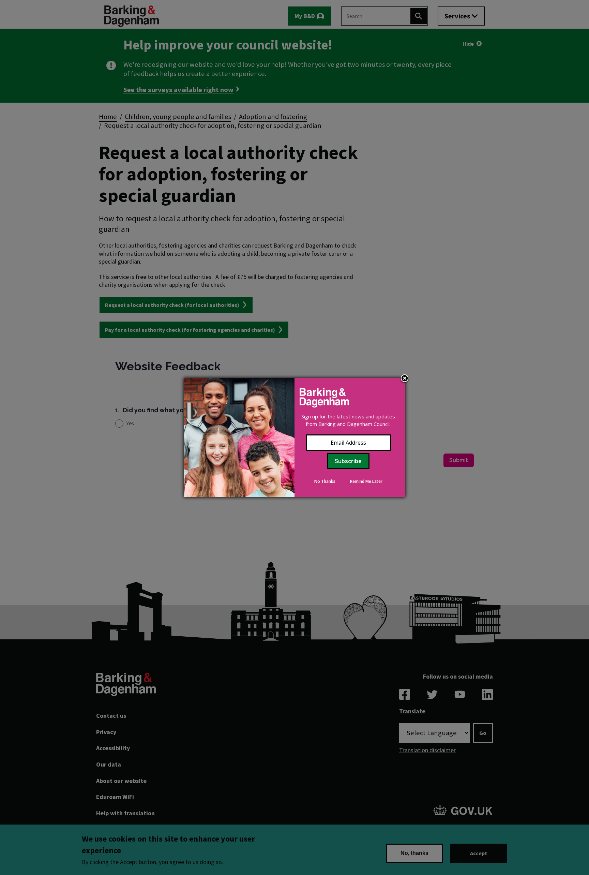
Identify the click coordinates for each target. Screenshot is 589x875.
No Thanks (324, 481)
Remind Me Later (366, 481)
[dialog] (294, 437)
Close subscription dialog (404, 379)
